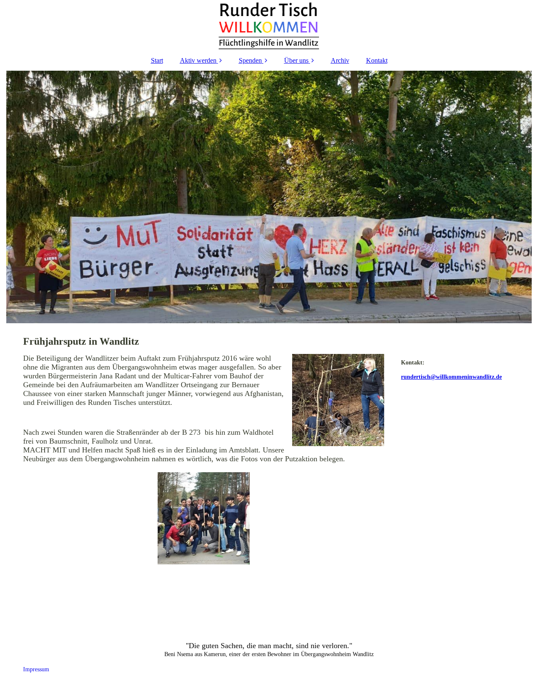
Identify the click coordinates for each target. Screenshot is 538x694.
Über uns (296, 60)
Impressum (27, 669)
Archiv (340, 60)
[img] (269, 25)
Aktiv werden (198, 60)
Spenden (250, 60)
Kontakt (377, 60)
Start (157, 60)
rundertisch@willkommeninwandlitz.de (451, 377)
